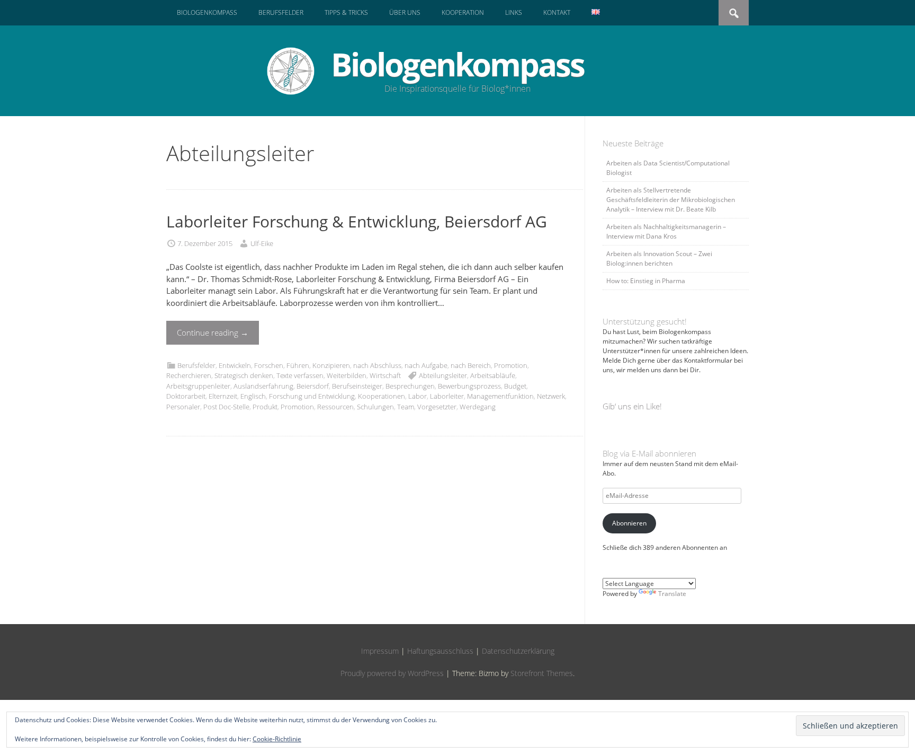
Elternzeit (223, 396)
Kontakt (556, 12)
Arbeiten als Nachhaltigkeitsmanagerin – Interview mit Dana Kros (666, 231)
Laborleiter (447, 396)
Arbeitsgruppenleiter (198, 386)
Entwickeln (235, 365)
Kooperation (463, 12)
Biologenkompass (207, 12)
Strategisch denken (243, 375)
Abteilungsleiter (443, 375)
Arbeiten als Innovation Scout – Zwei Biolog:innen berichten (659, 258)
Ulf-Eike (261, 243)
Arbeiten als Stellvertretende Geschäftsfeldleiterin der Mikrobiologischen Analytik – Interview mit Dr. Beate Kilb (670, 200)
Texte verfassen (300, 375)
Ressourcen (335, 406)
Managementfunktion (500, 396)
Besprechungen (410, 386)
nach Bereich (471, 365)
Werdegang (478, 406)
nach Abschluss (377, 365)
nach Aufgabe (426, 365)
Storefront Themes (541, 673)
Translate (672, 593)
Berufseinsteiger (357, 386)
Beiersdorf (313, 386)
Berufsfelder (280, 12)
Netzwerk (551, 396)
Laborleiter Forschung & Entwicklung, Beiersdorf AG (356, 221)
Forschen (268, 365)
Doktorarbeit (185, 396)
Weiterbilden (346, 375)
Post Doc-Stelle (226, 406)
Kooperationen (381, 396)
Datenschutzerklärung (518, 651)
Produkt (265, 406)
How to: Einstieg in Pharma (645, 280)
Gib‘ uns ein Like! (632, 406)
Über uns (404, 12)
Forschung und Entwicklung (312, 396)
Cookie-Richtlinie (277, 738)
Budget (515, 386)
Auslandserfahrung (263, 386)
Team (405, 406)
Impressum (380, 651)
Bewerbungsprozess (469, 386)
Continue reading (212, 332)
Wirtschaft (385, 375)
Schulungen (375, 406)
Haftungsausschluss (440, 651)
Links (513, 12)
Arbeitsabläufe (492, 375)
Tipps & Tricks (346, 12)
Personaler (183, 406)
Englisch (253, 396)
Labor (417, 396)
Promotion (510, 365)
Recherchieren (188, 375)
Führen (297, 365)
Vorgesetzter (436, 406)
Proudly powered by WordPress (392, 673)
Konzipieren (331, 365)
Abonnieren (629, 523)
